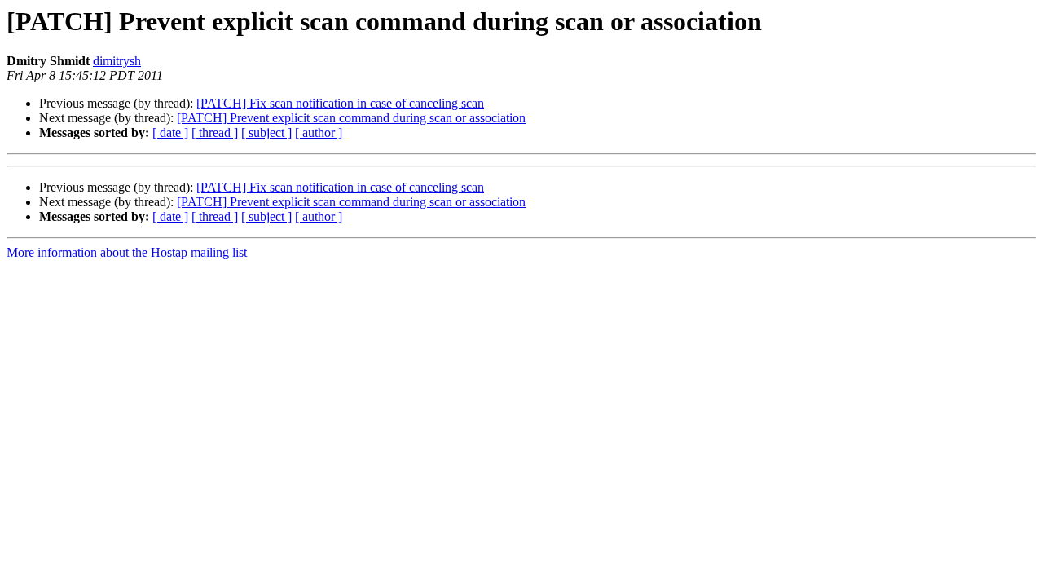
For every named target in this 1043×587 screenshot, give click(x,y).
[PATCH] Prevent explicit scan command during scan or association (351, 118)
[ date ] (170, 132)
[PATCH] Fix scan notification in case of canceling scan (340, 103)
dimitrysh (117, 61)
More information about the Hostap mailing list (127, 252)
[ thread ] (214, 132)
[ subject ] (266, 132)
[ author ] (318, 132)
